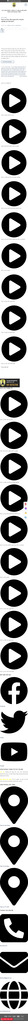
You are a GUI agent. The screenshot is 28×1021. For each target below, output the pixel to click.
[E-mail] (26, 513)
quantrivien (18, 25)
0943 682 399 (7, 1019)
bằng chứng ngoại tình (19, 67)
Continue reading (7, 61)
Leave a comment (23, 76)
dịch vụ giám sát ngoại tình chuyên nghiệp (15, 71)
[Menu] (2, 5)
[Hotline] (26, 504)
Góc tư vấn (4, 17)
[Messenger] (26, 508)
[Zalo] (26, 517)
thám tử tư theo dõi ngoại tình (7, 76)
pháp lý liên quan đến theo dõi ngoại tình (16, 74)
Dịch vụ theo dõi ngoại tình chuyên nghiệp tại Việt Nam (12, 20)
